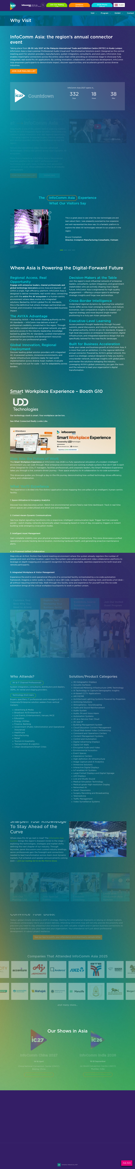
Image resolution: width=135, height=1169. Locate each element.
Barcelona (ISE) (107, 1129)
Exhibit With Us (35, 1143)
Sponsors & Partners (76, 1123)
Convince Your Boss (21, 654)
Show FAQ (71, 1136)
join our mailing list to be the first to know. (37, 861)
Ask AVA (127, 1163)
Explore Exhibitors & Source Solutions (83, 652)
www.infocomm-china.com (39, 1075)
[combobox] (119, 5)
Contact (130, 13)
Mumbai (103, 1119)
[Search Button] (43, 5)
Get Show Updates (18, 1143)
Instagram (107, 1153)
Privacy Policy (73, 1133)
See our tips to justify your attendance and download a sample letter (67, 938)
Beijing (103, 1116)
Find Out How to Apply (113, 652)
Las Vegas (104, 1126)
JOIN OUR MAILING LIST (24, 71)
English (121, 5)
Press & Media (73, 1126)
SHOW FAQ (49, 177)
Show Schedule (73, 1119)
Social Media (72, 1129)
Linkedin (117, 1153)
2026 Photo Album (102, 6)
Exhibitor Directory (79, 6)
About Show (72, 1116)
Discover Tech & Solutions (53, 652)
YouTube (122, 1153)
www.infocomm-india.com (97, 1075)
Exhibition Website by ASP (70, 1164)
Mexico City (105, 1123)
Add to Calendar (44, 1159)
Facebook (112, 1153)
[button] (94, 13)
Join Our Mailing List (57, 6)
